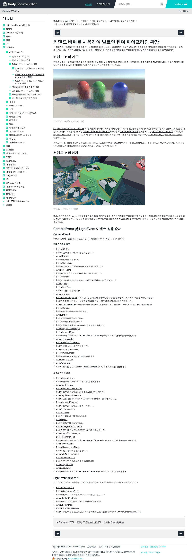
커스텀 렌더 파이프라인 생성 (24, 98)
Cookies (162, 547)
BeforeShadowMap (65, 487)
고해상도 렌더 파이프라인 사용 (25, 91)
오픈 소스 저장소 (13, 183)
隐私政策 (154, 547)
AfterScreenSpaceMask (130, 512)
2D (7, 44)
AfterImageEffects (64, 360)
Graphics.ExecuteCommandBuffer (68, 128)
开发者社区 (91, 522)
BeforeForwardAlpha (65, 332)
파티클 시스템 (15, 116)
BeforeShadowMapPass (67, 491)
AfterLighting (62, 284)
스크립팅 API (103, 4)
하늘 (11, 124)
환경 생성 (13, 120)
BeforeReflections (64, 263)
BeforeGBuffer (63, 249)
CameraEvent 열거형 (129, 131)
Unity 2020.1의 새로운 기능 (18, 201)
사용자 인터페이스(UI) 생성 (18, 168)
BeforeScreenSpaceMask (67, 508)
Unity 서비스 (11, 175)
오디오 (9, 157)
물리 (8, 146)
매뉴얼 (88, 4)
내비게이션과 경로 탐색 (16, 172)
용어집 (9, 205)
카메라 (12, 102)
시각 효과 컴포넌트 (17, 128)
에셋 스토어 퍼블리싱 (15, 186)
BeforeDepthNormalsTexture (69, 388)
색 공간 (12, 138)
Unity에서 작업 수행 (14, 32)
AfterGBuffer (62, 256)
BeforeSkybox (62, 308)
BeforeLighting (62, 277)
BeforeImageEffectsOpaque (69, 322)
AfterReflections (63, 270)
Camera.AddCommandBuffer (96, 131)
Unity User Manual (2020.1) (18, 25)
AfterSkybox (61, 315)
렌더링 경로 (104, 239)
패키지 (9, 29)
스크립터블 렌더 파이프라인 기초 (26, 94)
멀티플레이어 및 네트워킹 (17, 153)
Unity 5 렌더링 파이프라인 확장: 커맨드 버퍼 (90, 216)
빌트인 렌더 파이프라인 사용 (24, 64)
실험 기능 (10, 194)
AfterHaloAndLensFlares (67, 349)
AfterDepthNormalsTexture (68, 395)
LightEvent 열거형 (61, 135)
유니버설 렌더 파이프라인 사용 (25, 87)
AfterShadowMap (64, 505)
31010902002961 (76, 558)
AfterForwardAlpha (65, 339)
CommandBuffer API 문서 (118, 143)
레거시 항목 (11, 198)
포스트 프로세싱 (16, 105)
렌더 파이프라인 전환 (21, 60)
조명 (11, 109)
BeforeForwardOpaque (66, 297)
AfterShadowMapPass (66, 498)
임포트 (9, 36)
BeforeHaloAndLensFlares (68, 342)
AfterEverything (63, 363)
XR (7, 179)
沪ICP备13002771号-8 (150, 552)
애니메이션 (11, 164)
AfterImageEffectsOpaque (68, 329)
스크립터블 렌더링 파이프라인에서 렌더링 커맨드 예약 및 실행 (133, 50)
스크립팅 (10, 150)
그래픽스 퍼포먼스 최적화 (20, 135)
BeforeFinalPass (63, 287)
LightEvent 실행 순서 (93, 280)
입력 (8, 40)
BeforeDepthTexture (65, 378)
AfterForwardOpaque (65, 304)
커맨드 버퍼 (58, 62)
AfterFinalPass (62, 294)
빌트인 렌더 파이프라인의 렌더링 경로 (29, 69)
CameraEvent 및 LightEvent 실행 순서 (164, 135)
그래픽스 (10, 47)
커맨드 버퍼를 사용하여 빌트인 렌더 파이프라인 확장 (29, 76)
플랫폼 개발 (11, 190)
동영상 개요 (11, 161)
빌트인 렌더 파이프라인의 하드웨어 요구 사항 (29, 82)
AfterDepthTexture (64, 385)
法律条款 (144, 547)
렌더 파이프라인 (16, 52)
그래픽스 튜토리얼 (17, 142)
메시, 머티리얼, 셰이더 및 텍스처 (23, 113)
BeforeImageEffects (65, 353)
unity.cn (179, 4)
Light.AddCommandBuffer (161, 131)
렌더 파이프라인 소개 (21, 56)
